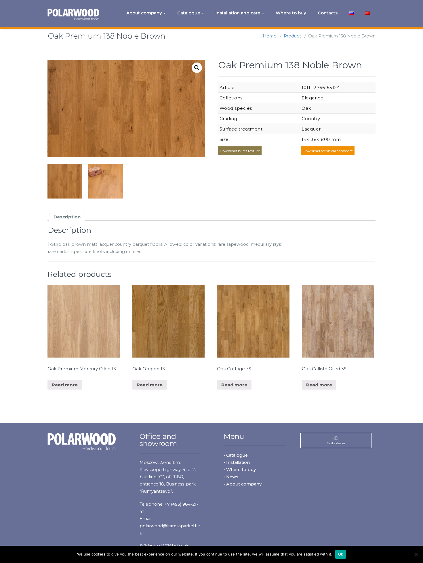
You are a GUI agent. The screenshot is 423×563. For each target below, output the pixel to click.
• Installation (237, 462)
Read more (65, 385)
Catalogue (188, 13)
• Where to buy (240, 469)
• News (231, 476)
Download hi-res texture (240, 151)
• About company (243, 484)
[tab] (67, 217)
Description (67, 217)
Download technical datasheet (328, 151)
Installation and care (238, 13)
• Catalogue (236, 455)
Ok (340, 554)
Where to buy (291, 13)
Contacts (328, 13)
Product (292, 36)
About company (144, 13)
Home (270, 36)
